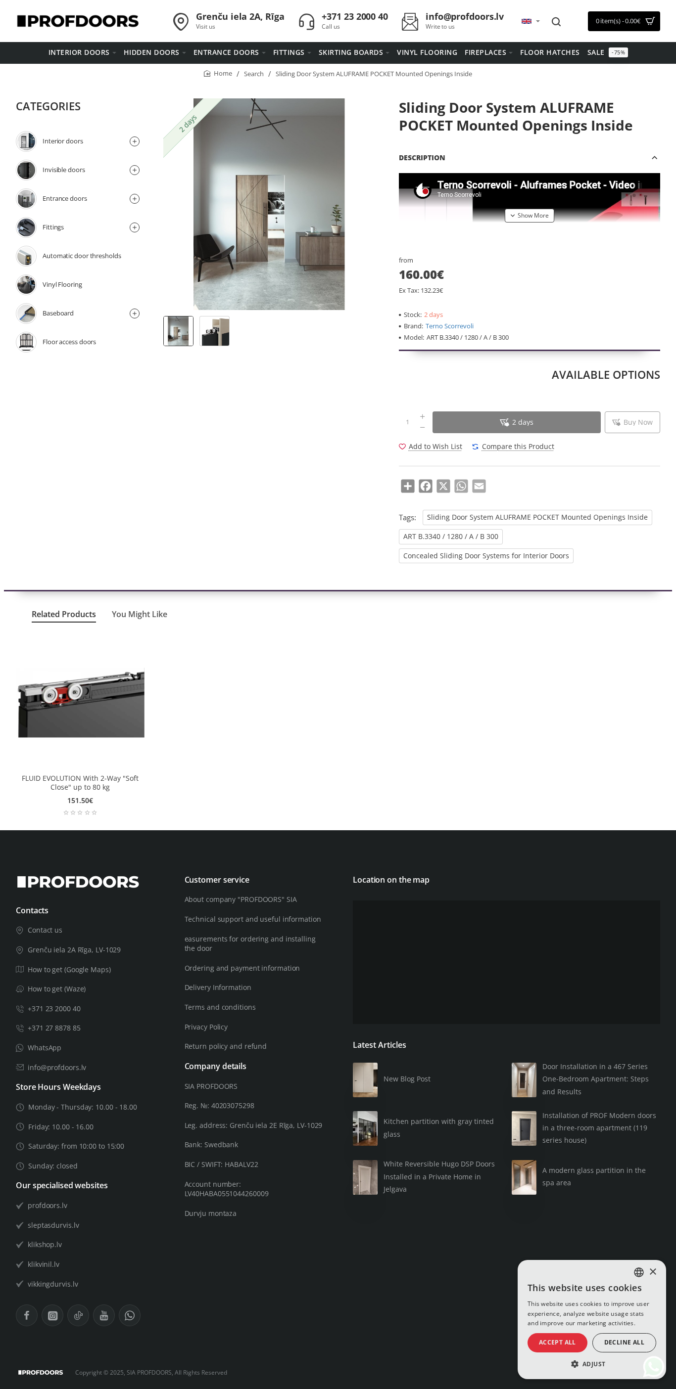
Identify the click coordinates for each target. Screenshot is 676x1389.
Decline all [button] (624, 1342)
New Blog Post (407, 1078)
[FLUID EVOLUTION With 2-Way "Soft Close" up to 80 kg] (80, 702)
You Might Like (139, 614)
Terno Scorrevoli (450, 326)
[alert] (592, 1319)
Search (254, 73)
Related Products (64, 614)
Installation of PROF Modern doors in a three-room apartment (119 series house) (599, 1128)
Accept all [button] (557, 1342)
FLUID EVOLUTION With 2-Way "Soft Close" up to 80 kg (80, 783)
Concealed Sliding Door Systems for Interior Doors (486, 555)
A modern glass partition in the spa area (594, 1176)
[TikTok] (78, 1315)
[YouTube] (104, 1315)
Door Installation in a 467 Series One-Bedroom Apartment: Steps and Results (595, 1079)
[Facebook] (27, 1315)
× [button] (652, 1272)
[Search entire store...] (556, 21)
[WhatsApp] (130, 1315)
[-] (423, 427)
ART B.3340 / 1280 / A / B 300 (450, 536)
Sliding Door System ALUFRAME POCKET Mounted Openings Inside (537, 517)
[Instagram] (52, 1315)
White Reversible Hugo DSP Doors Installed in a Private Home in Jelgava (439, 1176)
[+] (423, 416)
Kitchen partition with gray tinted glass (439, 1127)
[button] (529, 216)
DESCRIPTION (422, 157)
